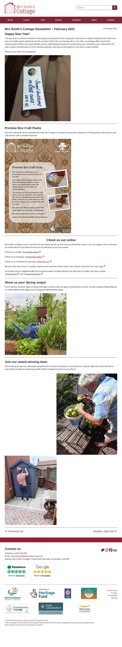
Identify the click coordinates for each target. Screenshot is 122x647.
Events (58, 20)
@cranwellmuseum (33, 274)
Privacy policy (112, 590)
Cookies (114, 593)
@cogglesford (12, 274)
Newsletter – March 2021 (103, 531)
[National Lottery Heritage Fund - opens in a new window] (42, 593)
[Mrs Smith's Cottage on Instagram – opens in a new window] (106, 550)
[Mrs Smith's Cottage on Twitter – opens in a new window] (102, 550)
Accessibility (112, 595)
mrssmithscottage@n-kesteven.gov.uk (27, 556)
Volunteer (76, 20)
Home (10, 20)
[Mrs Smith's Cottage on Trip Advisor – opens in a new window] (115, 550)
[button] (16, 570)
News (94, 20)
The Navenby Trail (15, 531)
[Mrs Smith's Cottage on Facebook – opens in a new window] (111, 550)
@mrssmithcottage (32, 252)
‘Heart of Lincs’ (44, 262)
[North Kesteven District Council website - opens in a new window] (13, 593)
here (102, 266)
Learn (26, 20)
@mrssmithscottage (35, 257)
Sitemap (114, 598)
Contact (110, 20)
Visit (43, 20)
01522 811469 (21, 553)
